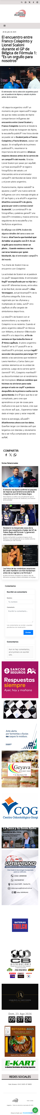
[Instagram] (37, 2)
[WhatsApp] (25, 2)
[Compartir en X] (10, 455)
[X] (29, 2)
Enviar (28, 632)
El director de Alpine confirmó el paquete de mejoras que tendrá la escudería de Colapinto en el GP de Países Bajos (20, 492)
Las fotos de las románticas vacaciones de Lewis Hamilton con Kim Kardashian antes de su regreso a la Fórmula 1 (19, 570)
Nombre (9, 598)
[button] (22, 2)
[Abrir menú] (4, 26)
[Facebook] (33, 2)
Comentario (10, 607)
